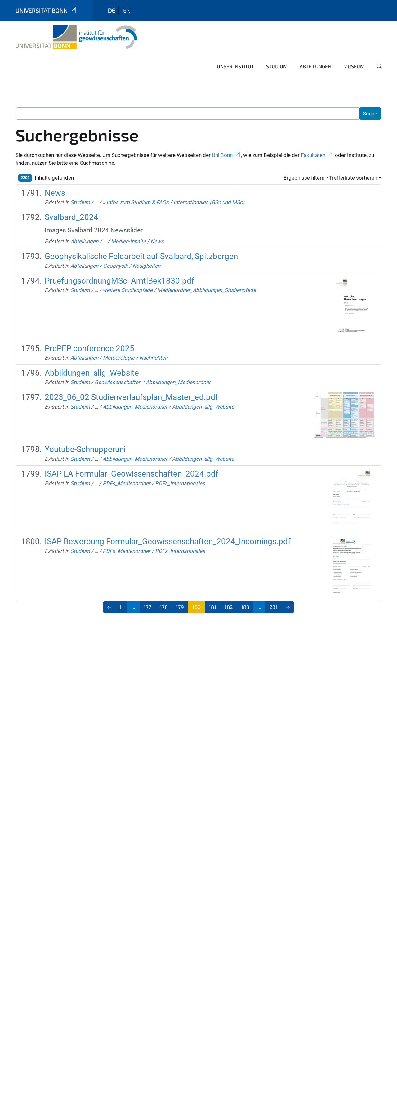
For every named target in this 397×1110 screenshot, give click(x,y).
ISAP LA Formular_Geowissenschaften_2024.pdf (131, 473)
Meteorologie (119, 358)
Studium (277, 66)
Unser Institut (235, 66)
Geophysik (115, 266)
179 (180, 607)
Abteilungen (315, 66)
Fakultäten (313, 155)
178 (164, 607)
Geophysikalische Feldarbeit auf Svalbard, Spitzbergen (141, 256)
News (55, 193)
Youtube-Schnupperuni (85, 449)
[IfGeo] (76, 37)
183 (245, 607)
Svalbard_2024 (71, 217)
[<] (109, 607)
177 (147, 607)
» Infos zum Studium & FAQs (136, 202)
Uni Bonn (222, 155)
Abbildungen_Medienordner (178, 382)
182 (229, 607)
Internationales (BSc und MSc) (208, 202)
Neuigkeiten (146, 266)
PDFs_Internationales (180, 483)
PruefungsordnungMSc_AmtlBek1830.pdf (119, 280)
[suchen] (376, 70)
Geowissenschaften (118, 382)
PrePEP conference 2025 (89, 348)
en (127, 10)
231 (274, 607)
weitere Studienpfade (128, 290)
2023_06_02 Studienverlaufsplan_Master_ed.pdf (131, 397)
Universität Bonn (42, 10)
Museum (353, 66)
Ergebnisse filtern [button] (303, 178)
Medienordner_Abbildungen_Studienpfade (206, 290)
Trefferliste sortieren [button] (353, 178)
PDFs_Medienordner (126, 483)
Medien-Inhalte (128, 241)
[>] (288, 607)
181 (212, 607)
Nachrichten (153, 358)
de (111, 10)
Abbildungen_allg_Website (92, 373)
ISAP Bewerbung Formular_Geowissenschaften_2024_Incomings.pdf (168, 541)
